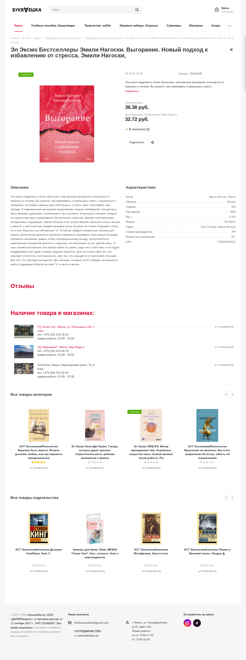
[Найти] (137, 10)
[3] (134, 73)
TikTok (197, 623)
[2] (130, 73)
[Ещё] (229, 25)
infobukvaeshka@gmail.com (91, 622)
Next (232, 394)
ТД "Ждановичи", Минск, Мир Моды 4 (61, 347)
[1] (127, 73)
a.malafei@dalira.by (86, 635)
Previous (226, 394)
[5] (141, 73)
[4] (138, 73)
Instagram (187, 623)
